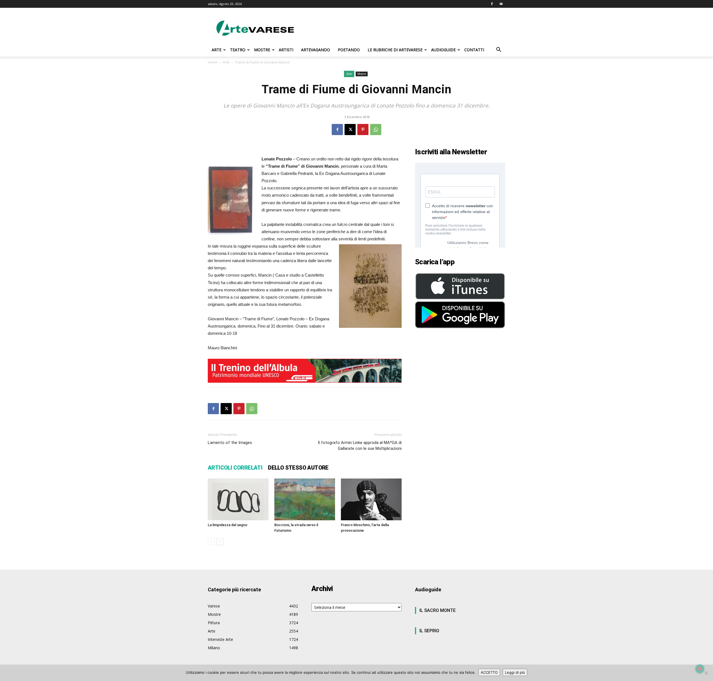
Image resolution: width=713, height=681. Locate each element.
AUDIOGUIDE (443, 49)
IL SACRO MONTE (437, 610)
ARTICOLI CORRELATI (235, 467)
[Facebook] (492, 4)
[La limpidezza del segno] (238, 499)
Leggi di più (515, 672)
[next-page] (220, 541)
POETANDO (349, 49)
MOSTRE (262, 49)
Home (213, 62)
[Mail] (501, 4)
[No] (706, 673)
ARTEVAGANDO (315, 49)
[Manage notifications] (699, 668)
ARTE (216, 49)
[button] (498, 50)
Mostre (361, 74)
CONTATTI (474, 49)
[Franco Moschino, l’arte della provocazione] (371, 499)
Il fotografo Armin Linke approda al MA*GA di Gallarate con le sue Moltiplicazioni (360, 445)
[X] (350, 129)
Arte (226, 62)
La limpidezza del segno (227, 525)
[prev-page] (211, 541)
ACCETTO (489, 672)
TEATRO (237, 49)
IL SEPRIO (429, 630)
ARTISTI (286, 49)
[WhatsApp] (375, 129)
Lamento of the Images (230, 442)
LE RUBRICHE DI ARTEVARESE (395, 49)
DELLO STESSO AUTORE (298, 467)
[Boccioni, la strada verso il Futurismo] (304, 499)
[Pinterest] (362, 129)
